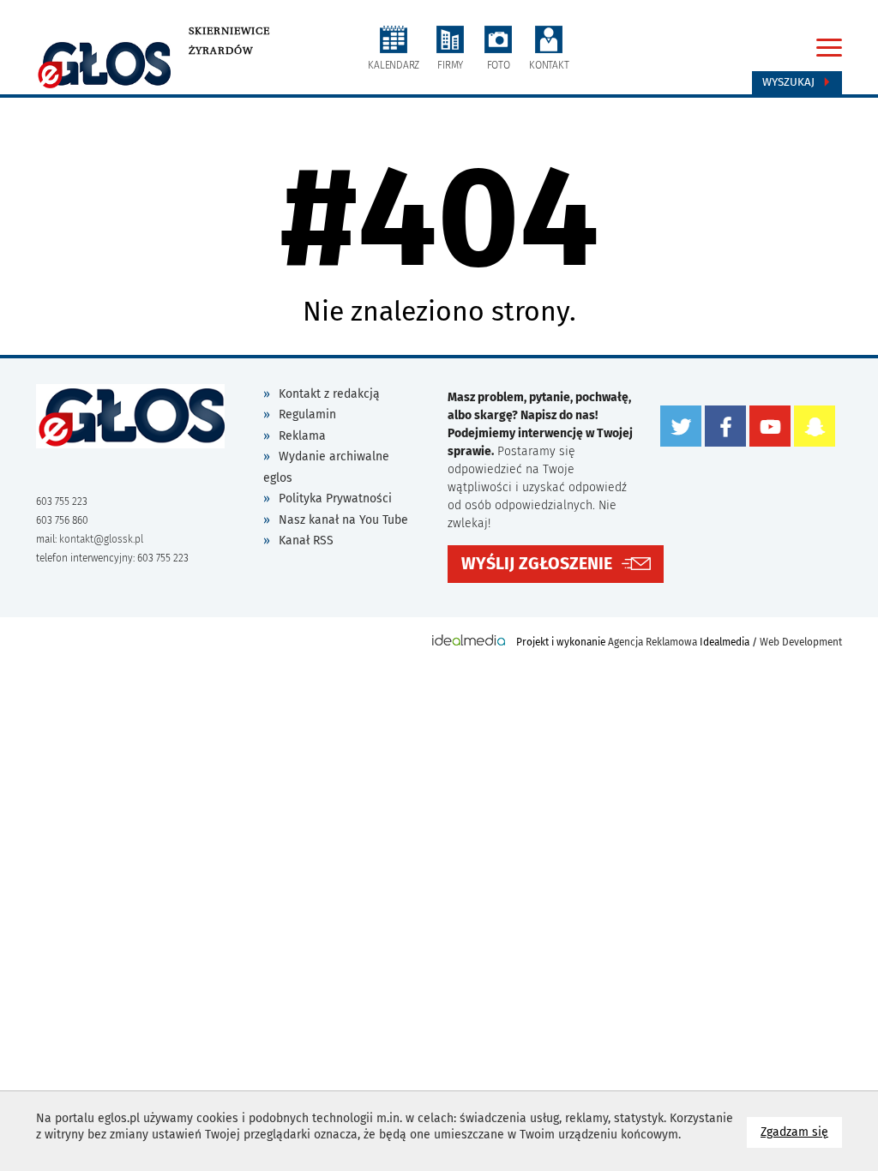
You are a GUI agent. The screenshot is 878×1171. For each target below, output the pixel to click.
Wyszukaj (790, 82)
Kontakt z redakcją (329, 394)
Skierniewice (229, 31)
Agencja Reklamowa (652, 642)
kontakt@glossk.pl (101, 539)
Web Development (801, 642)
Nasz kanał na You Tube (343, 520)
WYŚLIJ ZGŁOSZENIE (536, 563)
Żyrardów (221, 51)
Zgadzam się (801, 1131)
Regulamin (307, 414)
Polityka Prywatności (335, 498)
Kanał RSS (306, 540)
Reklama (302, 436)
